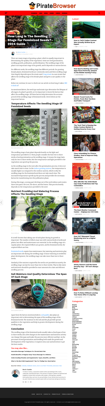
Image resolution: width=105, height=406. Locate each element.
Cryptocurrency (77, 318)
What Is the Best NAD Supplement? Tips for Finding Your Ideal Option (33, 361)
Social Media (76, 363)
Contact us (46, 394)
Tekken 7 (75, 369)
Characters (75, 315)
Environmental (76, 323)
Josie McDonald (79, 74)
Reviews (64, 13)
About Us (39, 394)
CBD (73, 312)
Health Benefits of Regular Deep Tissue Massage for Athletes (31, 354)
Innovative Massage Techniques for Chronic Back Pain (28, 351)
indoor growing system (42, 168)
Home (33, 394)
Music (74, 349)
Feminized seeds (17, 251)
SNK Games (75, 361)
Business (34, 13)
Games (52, 13)
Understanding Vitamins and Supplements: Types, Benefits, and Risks (33, 358)
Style (74, 366)
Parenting (75, 352)
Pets (73, 353)
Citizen (74, 317)
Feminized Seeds (31, 365)
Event (74, 324)
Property (75, 355)
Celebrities (75, 314)
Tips (73, 370)
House (74, 338)
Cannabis (24, 365)
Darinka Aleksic (79, 187)
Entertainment (77, 321)
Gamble (74, 332)
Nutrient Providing (46, 365)
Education (75, 320)
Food (73, 329)
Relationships (76, 356)
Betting (74, 306)
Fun (73, 330)
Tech (73, 367)
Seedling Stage (57, 365)
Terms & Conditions (68, 394)
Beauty (74, 304)
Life (73, 343)
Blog (73, 307)
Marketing (75, 344)
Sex (73, 359)
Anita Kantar (78, 131)
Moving (74, 347)
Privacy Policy (56, 394)
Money (74, 346)
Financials (75, 327)
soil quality (45, 315)
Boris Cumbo (21, 52)
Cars (40, 13)
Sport (74, 364)
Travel (74, 372)
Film (73, 326)
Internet (75, 340)
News (46, 13)
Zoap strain (47, 74)
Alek (76, 46)
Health (39, 365)
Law (73, 341)
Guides (58, 13)
